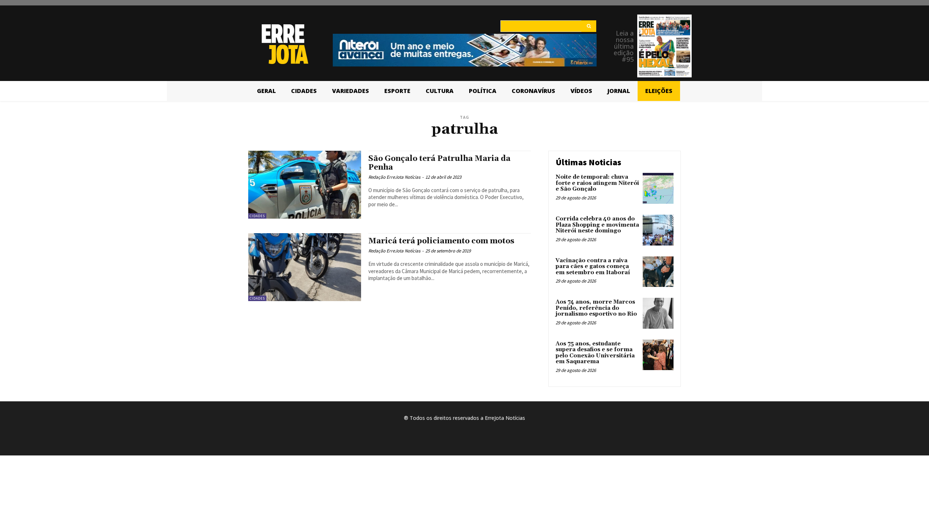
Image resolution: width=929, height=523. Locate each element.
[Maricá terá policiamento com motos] (304, 267)
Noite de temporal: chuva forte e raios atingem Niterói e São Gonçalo (597, 183)
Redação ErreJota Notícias (394, 177)
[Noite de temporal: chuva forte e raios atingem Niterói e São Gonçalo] (658, 188)
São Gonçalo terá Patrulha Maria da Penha (439, 163)
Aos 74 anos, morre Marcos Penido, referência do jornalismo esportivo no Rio (596, 308)
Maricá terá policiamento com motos (441, 241)
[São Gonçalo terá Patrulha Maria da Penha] (304, 185)
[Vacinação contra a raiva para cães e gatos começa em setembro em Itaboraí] (658, 271)
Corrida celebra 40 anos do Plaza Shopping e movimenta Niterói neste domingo (597, 224)
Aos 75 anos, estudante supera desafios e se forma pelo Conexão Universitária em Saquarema (595, 352)
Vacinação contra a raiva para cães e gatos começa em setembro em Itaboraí (593, 266)
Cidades (257, 216)
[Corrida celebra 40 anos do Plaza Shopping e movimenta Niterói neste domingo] (658, 230)
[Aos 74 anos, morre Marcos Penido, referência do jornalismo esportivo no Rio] (658, 313)
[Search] (588, 26)
